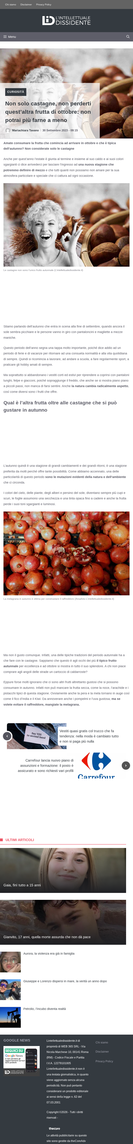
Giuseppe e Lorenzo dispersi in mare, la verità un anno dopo (65, 981)
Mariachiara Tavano (25, 130)
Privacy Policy (43, 4)
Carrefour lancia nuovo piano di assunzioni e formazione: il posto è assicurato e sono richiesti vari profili (45, 765)
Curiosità (15, 91)
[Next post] (126, 765)
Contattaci (65, 1117)
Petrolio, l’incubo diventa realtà (44, 1009)
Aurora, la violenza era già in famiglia (48, 953)
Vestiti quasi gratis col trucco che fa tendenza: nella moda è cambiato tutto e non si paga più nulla (89, 736)
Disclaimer (26, 4)
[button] (128, 36)
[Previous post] (7, 736)
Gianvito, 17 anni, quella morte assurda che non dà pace (47, 937)
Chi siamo (10, 4)
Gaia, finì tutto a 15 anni (22, 885)
